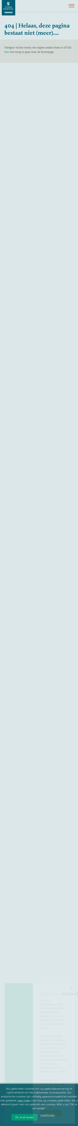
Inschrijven (51, 1113)
